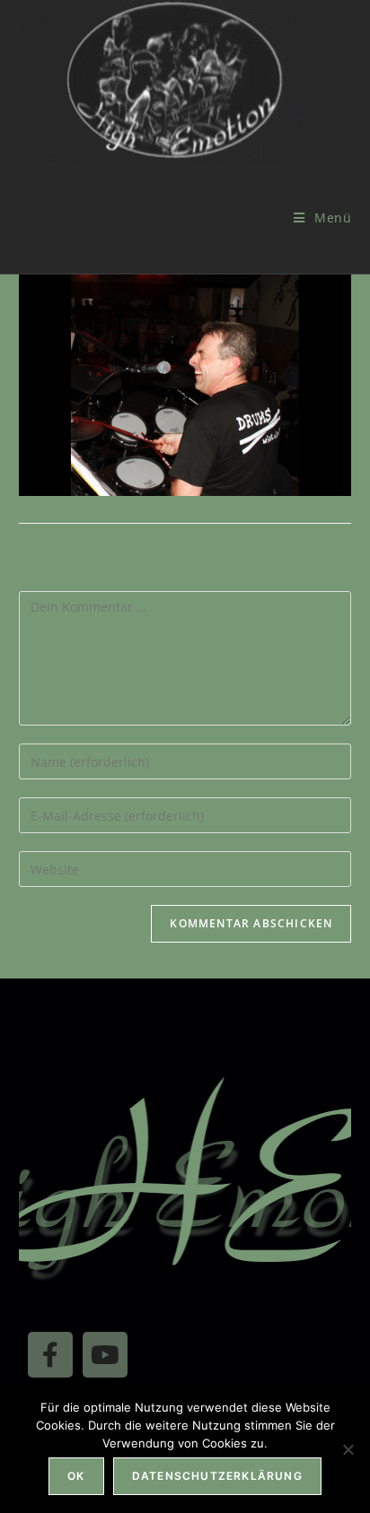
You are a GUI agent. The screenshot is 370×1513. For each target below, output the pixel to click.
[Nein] (348, 1449)
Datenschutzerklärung (217, 1476)
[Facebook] (50, 1354)
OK (75, 1476)
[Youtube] (105, 1354)
